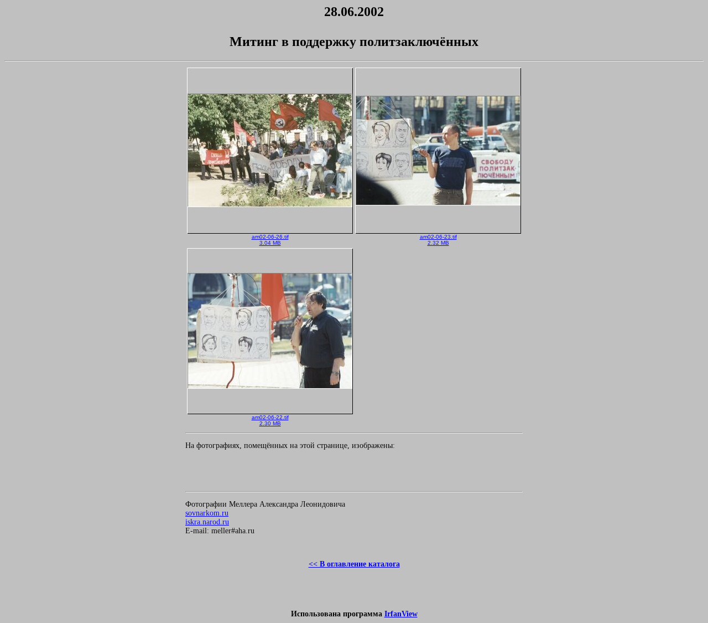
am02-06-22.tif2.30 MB (270, 420)
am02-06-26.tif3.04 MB (270, 240)
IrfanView (401, 614)
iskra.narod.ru (207, 522)
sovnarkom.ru (206, 513)
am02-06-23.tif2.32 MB (438, 240)
